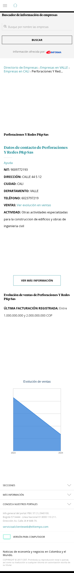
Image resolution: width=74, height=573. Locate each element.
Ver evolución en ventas (34, 205)
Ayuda (8, 163)
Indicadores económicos (60, 6)
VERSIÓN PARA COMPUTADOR (29, 536)
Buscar (37, 40)
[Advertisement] (37, 104)
